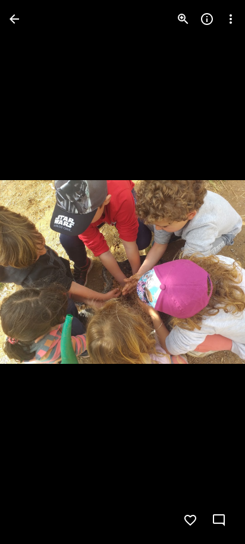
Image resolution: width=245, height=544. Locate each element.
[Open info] (207, 19)
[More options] (231, 19)
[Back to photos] (14, 19)
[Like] (190, 520)
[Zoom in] (183, 19)
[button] (33, 272)
